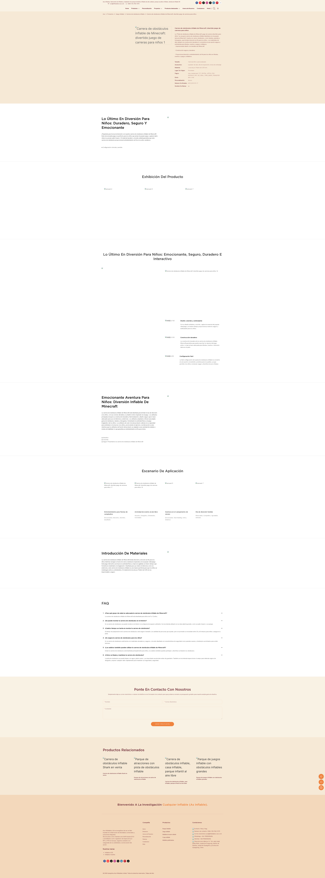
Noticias (145, 839)
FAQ (144, 844)
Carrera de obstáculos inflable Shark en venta (115, 774)
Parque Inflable (166, 828)
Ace (104, 14)
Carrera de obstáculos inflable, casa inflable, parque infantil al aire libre (176, 782)
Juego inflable (120, 14)
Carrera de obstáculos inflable (135, 14)
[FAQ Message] (321, 787)
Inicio (144, 829)
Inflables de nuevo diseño (169, 834)
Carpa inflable (166, 837)
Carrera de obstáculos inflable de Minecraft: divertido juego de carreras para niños (171, 14)
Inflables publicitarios (168, 840)
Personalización (147, 836)
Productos (110, 14)
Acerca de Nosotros (148, 834)
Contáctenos (146, 841)
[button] (211, 8)
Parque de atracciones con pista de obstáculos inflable (145, 778)
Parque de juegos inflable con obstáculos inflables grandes (209, 778)
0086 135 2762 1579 (133, 3)
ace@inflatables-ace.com (117, 3)
